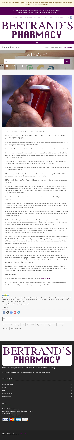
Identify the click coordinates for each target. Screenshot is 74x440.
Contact (4, 387)
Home (47, 48)
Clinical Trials (30, 325)
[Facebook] (71, 17)
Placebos (5, 328)
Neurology (60, 325)
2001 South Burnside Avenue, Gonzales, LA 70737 (29, 10)
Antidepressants (7, 325)
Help (20, 18)
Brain (23, 325)
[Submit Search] (67, 61)
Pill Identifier (28, 18)
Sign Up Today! (59, 18)
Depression (40, 325)
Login (67, 18)
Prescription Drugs (16, 328)
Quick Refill (37, 18)
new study (12, 153)
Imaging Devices (50, 325)
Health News (13, 66)
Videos (27, 66)
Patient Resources (56, 48)
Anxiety (17, 325)
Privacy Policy (6, 396)
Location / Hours (48, 18)
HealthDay (15, 304)
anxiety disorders (45, 279)
